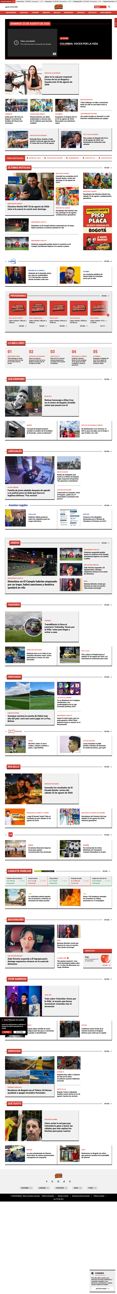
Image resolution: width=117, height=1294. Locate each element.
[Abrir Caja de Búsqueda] (109, 7)
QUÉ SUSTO (92, 12)
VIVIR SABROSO (105, 12)
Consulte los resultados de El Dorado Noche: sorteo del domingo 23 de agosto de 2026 (67, 179)
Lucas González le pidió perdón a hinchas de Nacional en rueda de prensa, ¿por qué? (94, 746)
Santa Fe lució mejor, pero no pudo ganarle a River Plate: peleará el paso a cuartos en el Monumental (68, 721)
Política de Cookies (102, 1284)
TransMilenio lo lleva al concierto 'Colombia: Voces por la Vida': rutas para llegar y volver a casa (60, 628)
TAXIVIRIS (35, 12)
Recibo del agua (35, 158)
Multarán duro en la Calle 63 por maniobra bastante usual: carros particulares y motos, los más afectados (39, 656)
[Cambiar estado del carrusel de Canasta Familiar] (13, 1)
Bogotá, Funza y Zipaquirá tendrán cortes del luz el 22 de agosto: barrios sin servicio (68, 1094)
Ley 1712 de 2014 (58, 1199)
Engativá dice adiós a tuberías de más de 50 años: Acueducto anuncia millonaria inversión (68, 1078)
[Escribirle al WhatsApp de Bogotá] (70, 1181)
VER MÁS (21, 326)
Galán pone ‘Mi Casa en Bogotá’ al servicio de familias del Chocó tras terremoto (14, 120)
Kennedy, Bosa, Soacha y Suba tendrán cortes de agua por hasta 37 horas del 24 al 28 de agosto (42, 141)
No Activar (19, 1032)
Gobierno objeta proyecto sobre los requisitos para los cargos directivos (39, 519)
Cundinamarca (74, 158)
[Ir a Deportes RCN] (15, 731)
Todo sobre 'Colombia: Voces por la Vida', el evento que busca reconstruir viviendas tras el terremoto (60, 1002)
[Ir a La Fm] (12, 261)
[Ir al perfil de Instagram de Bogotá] (58, 1181)
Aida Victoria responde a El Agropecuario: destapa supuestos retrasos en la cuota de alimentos (95, 571)
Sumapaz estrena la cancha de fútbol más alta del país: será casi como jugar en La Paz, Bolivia (29, 718)
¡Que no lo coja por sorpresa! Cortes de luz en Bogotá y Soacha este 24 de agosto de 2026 (58, 81)
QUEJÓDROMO (11, 12)
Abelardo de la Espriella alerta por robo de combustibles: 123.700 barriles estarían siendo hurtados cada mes (39, 276)
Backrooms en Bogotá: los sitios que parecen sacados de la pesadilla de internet (95, 1155)
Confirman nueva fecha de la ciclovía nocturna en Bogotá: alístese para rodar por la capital (93, 1031)
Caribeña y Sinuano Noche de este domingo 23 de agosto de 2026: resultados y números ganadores (79, 362)
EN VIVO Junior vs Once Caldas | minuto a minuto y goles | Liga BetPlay (38, 746)
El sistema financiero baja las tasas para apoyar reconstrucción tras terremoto (39, 850)
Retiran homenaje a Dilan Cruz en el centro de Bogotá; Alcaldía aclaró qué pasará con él (60, 402)
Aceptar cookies (101, 1288)
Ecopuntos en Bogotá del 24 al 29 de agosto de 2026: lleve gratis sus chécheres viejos (66, 120)
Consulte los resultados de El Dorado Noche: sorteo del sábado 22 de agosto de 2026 (59, 790)
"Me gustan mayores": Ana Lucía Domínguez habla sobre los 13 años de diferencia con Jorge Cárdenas (68, 964)
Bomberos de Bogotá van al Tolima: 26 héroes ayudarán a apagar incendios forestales (30, 1091)
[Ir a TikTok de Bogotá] (64, 1181)
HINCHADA (46, 12)
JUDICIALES (24, 12)
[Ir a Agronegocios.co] (44, 871)
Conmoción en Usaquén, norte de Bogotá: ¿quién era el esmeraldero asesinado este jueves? (68, 496)
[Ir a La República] (10, 835)
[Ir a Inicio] (58, 7)
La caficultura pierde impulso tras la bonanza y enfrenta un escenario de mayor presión (39, 898)
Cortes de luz (90, 158)
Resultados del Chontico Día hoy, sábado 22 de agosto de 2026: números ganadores (93, 818)
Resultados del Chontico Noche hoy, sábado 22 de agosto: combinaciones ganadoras (97, 196)
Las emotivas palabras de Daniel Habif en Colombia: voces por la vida (93, 276)
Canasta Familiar (6, 1)
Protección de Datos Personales (81, 1196)
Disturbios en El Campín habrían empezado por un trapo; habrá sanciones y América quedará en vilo (52, 227)
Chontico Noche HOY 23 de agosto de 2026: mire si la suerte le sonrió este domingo (29, 207)
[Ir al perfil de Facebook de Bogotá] (46, 1181)
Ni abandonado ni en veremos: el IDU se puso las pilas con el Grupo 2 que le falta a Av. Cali (95, 431)
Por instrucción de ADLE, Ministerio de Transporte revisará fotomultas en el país (94, 850)
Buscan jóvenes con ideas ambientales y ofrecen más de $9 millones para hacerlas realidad (41, 120)
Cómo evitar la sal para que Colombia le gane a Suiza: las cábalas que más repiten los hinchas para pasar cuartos (59, 1127)
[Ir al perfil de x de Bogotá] (52, 1181)
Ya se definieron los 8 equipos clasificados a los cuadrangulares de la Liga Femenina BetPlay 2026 (68, 703)
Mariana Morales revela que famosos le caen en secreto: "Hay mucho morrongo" (95, 586)
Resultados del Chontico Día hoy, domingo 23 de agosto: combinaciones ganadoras (66, 213)
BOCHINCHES (68, 12)
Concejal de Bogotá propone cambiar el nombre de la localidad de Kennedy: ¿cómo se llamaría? (39, 431)
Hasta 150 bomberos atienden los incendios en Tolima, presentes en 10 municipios (94, 898)
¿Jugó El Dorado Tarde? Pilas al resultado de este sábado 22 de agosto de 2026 (39, 818)
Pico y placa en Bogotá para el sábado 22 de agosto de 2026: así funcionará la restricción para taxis (94, 656)
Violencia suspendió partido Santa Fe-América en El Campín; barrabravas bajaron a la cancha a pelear (51, 245)
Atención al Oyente (63, 1196)
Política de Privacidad (48, 1196)
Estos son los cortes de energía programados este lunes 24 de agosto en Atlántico (57, 361)
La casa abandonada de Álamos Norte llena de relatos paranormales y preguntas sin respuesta (40, 1155)
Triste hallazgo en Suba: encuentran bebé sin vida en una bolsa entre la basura (94, 104)
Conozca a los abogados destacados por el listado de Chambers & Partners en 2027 (94, 519)
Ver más (106, 168)
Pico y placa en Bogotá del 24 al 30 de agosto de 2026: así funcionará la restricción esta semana (95, 141)
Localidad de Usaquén (55, 158)
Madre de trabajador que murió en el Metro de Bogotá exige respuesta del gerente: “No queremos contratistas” (68, 478)
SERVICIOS (81, 12)
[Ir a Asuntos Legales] (18, 505)
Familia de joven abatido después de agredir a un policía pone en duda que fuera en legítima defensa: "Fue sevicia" (29, 493)
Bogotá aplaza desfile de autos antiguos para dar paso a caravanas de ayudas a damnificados (40, 1031)
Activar (6, 1032)
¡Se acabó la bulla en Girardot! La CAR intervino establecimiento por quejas (94, 117)
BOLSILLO (57, 12)
